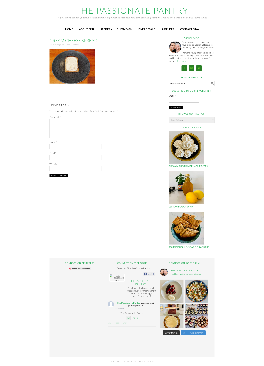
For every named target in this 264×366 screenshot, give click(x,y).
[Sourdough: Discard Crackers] (186, 228)
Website (54, 164)
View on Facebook (114, 323)
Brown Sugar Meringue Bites (188, 166)
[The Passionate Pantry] (117, 278)
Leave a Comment (72, 45)
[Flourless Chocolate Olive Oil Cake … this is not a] (171, 291)
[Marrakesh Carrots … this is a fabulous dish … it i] (196, 291)
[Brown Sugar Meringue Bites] (186, 147)
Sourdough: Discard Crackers (189, 247)
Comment (55, 117)
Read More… (182, 61)
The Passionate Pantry (132, 10)
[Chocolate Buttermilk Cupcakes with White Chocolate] (196, 316)
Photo (135, 317)
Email (53, 153)
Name (53, 142)
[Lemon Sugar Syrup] (186, 188)
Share (125, 323)
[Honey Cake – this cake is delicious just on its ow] (171, 316)
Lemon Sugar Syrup (181, 206)
